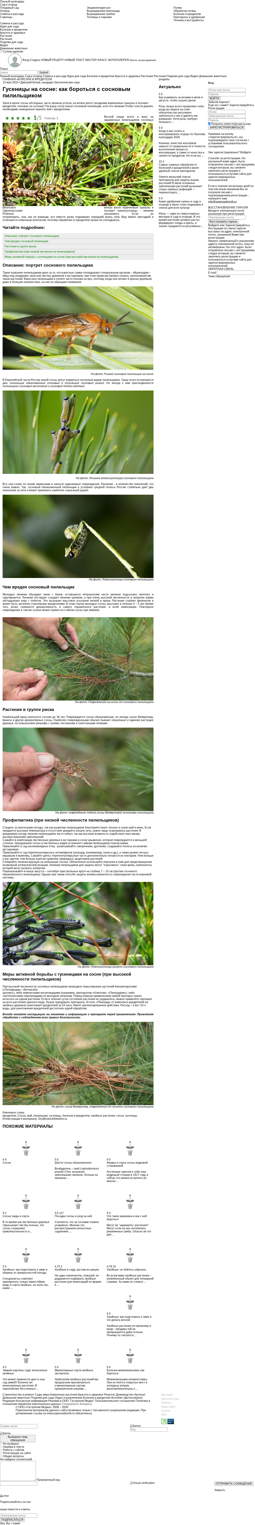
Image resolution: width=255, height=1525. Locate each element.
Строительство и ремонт (18, 1394)
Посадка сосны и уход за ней (73, 1216)
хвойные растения (103, 1115)
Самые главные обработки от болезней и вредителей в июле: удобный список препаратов (179, 167)
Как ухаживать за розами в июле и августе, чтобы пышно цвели (181, 99)
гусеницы (55, 1115)
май (29, 1115)
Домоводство (124, 1394)
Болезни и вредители (96, 1397)
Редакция (9, 1400)
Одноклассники (170, 1398)
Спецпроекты (70, 1403)
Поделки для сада (42, 1397)
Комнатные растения (63, 1394)
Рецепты (109, 1394)
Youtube (165, 1410)
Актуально (170, 86)
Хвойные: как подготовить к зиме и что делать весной (129, 1318)
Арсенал (139, 1394)
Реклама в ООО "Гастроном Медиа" (71, 1400)
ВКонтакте (167, 1394)
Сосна (22, 1115)
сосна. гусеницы (126, 1115)
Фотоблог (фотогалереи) (126, 1397)
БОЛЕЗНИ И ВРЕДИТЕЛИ (35, 79)
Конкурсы (86, 1403)
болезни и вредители (76, 1115)
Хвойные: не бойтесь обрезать (126, 1269)
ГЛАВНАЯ (9, 79)
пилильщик (40, 1115)
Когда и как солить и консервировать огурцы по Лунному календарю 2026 (182, 134)
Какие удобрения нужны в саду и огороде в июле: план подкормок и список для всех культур (181, 204)
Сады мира (41, 1394)
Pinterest (166, 1402)
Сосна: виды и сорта (16, 1216)
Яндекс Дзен (168, 1406)
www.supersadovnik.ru (61, 1413)
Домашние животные (16, 1397)
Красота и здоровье (90, 1394)
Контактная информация (32, 1400)
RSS (163, 1414)
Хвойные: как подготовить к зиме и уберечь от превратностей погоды (25, 1271)
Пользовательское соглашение (115, 1400)
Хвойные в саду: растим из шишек (77, 1269)
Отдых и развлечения (68, 1397)
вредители (9, 1115)
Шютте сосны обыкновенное (73, 1162)
